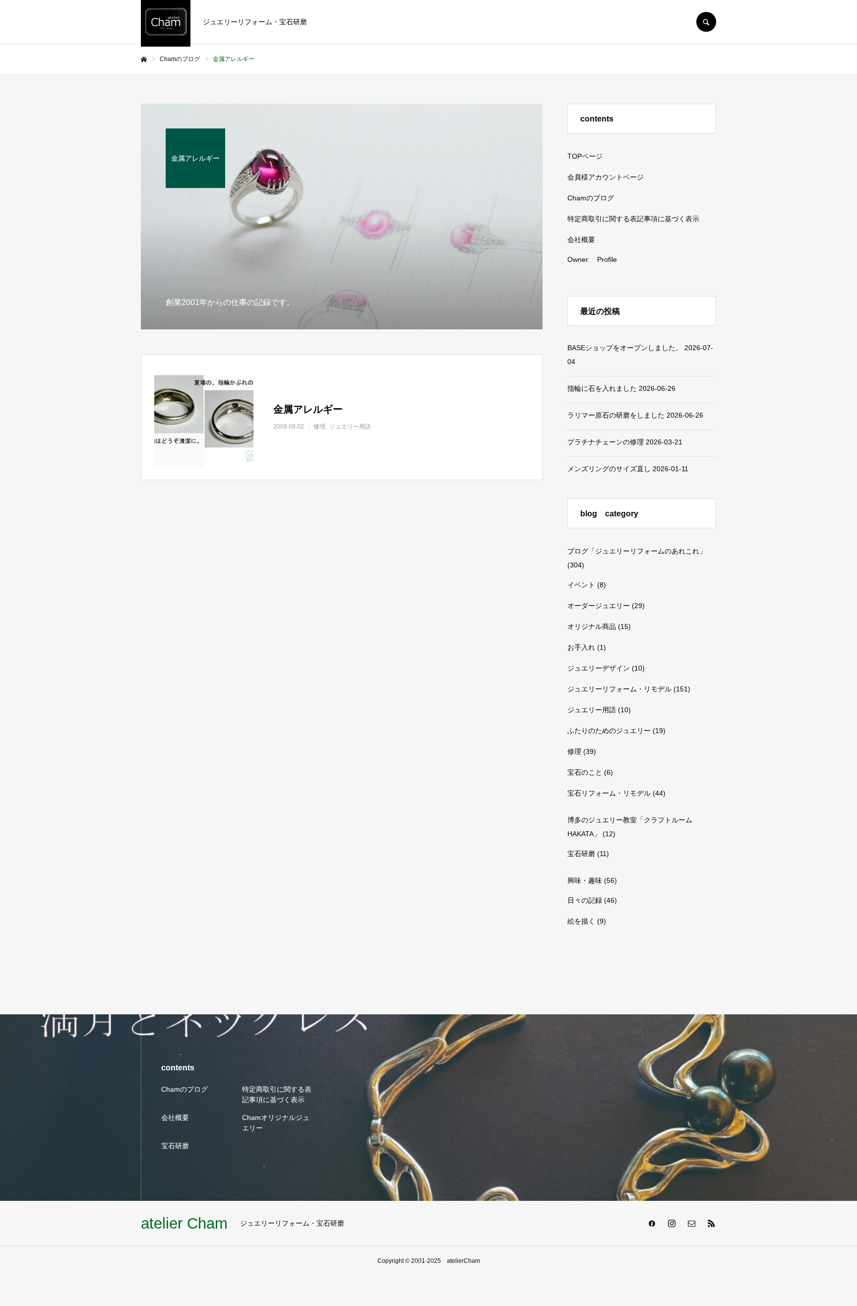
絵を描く (581, 921)
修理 (574, 751)
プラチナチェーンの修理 (605, 442)
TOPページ (585, 156)
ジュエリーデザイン (598, 668)
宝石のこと (584, 772)
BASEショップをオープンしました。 (624, 348)
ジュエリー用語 (591, 710)
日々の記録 (584, 900)
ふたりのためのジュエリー (609, 731)
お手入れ (581, 647)
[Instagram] (671, 1223)
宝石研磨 (581, 854)
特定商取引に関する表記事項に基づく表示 (633, 219)
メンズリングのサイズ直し (609, 469)
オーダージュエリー (598, 606)
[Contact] (691, 1223)
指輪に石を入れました (602, 388)
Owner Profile (592, 259)
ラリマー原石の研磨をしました (616, 415)
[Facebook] (652, 1223)
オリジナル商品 (591, 626)
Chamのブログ (590, 198)
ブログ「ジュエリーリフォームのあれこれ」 (636, 551)
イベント (581, 585)
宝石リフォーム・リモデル (609, 793)
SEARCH (706, 22)
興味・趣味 (584, 880)
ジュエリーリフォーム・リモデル (619, 689)
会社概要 (581, 240)
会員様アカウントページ (605, 177)
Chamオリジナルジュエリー (275, 1123)
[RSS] (711, 1223)
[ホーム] (144, 59)
